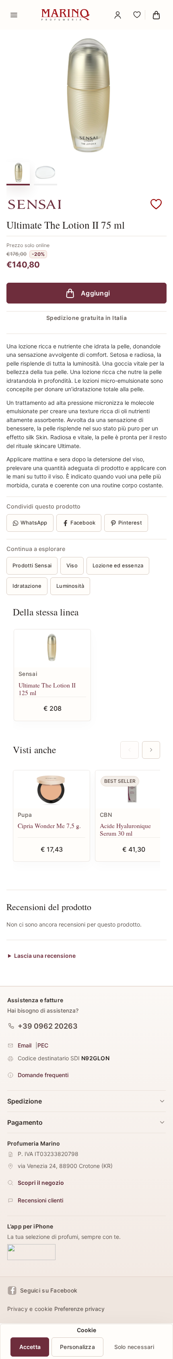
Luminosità (70, 586)
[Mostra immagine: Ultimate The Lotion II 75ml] (45, 173)
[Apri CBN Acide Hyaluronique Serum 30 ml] (133, 789)
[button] (156, 204)
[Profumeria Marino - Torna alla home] (65, 15)
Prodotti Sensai (31, 565)
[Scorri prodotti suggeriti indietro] (129, 750)
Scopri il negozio (41, 1182)
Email (24, 1045)
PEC (42, 1045)
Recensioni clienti (40, 1200)
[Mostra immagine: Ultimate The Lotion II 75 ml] (18, 173)
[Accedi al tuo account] (117, 15)
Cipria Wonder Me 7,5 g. (49, 825)
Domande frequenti (43, 1075)
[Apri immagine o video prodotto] (86, 97)
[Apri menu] (14, 15)
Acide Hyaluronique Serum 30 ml (125, 829)
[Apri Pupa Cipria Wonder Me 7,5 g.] (51, 789)
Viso (72, 565)
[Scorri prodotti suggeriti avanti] (151, 750)
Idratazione (26, 586)
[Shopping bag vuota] (156, 15)
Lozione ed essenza (118, 565)
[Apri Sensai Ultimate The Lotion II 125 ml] (52, 648)
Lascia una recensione (45, 955)
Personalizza (77, 1346)
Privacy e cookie (29, 1308)
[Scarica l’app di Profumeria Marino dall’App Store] (31, 1252)
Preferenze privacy (79, 1308)
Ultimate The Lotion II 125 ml (47, 689)
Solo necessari (134, 1346)
